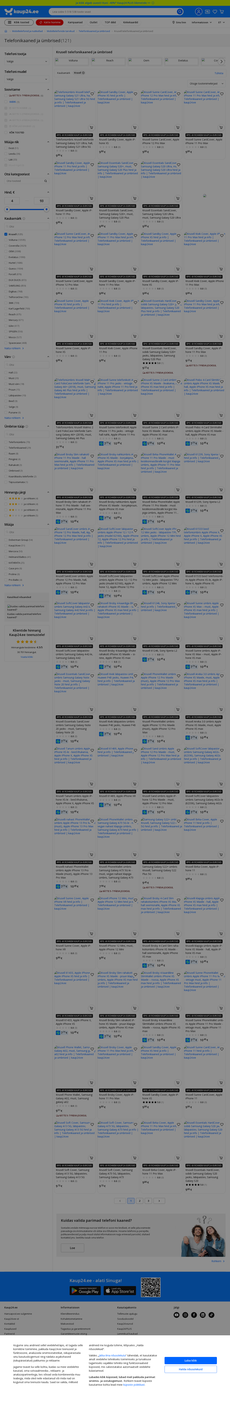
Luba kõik (191, 1360)
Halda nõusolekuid (191, 1369)
